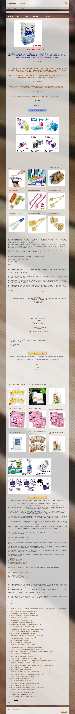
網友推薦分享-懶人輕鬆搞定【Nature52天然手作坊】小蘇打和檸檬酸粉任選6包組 (26, 619)
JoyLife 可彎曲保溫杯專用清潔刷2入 (15, 213)
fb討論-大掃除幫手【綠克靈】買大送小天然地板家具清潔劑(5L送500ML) (24, 671)
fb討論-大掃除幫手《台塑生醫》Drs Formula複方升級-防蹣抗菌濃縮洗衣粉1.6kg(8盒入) (27, 674)
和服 (11, 603)
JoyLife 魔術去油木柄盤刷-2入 (54, 190)
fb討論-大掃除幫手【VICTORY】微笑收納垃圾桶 (19, 610)
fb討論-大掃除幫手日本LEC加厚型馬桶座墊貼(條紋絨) (20, 669)
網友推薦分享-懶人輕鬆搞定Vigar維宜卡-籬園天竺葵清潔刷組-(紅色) (23, 696)
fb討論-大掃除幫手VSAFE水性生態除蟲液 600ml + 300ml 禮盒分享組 (23, 644)
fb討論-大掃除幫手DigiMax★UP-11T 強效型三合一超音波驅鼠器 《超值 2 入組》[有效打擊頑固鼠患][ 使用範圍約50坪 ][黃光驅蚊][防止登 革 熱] (38, 608)
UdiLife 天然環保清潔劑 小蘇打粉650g (16, 432)
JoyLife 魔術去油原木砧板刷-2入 (54, 213)
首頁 (9, 8)
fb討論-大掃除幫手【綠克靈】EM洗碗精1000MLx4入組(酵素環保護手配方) (24, 664)
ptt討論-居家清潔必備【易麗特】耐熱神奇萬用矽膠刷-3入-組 (22, 692)
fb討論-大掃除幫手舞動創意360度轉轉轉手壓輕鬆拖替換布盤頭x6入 (23, 662)
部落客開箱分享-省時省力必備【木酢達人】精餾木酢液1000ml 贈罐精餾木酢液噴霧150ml (28, 629)
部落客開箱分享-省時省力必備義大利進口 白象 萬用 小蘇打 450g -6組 (23, 694)
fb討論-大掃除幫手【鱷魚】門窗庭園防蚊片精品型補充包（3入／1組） (24, 611)
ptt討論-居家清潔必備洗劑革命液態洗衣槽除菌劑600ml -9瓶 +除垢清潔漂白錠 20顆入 (27, 687)
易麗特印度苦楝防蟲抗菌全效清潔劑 (56, 386)
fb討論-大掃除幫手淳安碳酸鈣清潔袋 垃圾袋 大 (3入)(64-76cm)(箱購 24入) (24, 631)
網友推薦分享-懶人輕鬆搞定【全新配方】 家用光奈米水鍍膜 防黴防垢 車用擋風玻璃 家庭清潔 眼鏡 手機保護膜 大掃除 (33, 660)
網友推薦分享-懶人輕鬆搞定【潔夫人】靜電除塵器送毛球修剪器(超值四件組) (25, 683)
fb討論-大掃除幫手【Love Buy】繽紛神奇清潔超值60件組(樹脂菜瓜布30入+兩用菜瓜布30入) (28, 649)
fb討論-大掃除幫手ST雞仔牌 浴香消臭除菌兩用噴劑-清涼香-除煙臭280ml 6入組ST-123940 (27, 658)
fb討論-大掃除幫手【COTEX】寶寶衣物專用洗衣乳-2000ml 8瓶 (22, 691)
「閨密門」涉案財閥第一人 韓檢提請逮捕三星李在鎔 (18, 572)
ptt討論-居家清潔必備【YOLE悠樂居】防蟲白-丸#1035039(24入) (23, 685)
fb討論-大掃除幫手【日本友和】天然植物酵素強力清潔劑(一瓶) (22, 656)
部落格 (30, 8)
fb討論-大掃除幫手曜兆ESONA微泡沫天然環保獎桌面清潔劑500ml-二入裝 (24, 676)
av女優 (11, 602)
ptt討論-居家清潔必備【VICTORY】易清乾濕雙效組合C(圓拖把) (22, 678)
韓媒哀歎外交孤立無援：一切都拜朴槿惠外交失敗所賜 (18, 577)
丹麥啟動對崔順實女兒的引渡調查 (14, 575)
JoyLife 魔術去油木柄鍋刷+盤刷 (34, 213)
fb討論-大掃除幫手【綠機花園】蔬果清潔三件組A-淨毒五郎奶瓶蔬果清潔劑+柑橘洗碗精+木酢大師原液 (30, 646)
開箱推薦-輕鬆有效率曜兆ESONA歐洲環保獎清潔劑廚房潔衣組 (22, 622)
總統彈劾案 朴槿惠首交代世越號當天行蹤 (16, 576)
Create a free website (57, 711)
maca (11, 600)
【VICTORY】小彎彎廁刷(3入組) (34, 190)
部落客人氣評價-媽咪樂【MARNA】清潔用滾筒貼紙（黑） (21, 638)
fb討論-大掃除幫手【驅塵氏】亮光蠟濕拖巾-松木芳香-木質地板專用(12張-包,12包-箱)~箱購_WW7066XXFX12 (31, 651)
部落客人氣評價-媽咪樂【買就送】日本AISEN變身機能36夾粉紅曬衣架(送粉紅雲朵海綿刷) (27, 647)
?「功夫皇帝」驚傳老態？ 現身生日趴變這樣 (16, 563)
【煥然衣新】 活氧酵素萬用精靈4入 (35, 408)
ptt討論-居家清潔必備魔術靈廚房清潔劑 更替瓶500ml (20, 642)
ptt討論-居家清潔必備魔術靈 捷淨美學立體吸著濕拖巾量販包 (22, 626)
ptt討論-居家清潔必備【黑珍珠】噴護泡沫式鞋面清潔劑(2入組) (22, 633)
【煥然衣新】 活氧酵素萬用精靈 (15, 408)
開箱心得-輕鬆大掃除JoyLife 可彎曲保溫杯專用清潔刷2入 (21, 620)
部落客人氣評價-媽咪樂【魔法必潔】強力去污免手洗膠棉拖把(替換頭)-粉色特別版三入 (27, 635)
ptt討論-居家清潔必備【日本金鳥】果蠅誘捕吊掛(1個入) (21, 667)
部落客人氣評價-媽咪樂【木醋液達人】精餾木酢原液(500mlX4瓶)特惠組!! (24, 628)
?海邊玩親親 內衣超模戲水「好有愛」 (15, 559)
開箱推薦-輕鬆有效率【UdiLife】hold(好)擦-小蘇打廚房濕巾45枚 (23, 613)
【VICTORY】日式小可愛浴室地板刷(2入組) (36, 167)
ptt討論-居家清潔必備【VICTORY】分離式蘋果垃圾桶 (20, 653)
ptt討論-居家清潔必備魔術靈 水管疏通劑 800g (19, 673)
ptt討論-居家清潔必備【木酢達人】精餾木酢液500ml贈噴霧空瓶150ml (24, 615)
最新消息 (15, 8)
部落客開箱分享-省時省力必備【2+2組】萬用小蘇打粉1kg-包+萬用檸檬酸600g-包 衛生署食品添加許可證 (30, 655)
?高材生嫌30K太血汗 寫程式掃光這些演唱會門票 (17, 562)
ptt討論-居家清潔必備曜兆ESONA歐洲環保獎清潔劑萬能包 (21, 680)
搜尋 (66, 3)
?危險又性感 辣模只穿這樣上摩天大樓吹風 (16, 560)
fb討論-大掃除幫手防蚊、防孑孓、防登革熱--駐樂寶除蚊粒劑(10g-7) (23, 637)
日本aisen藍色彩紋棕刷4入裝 (54, 167)
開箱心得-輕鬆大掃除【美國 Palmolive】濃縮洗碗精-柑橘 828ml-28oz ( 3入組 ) (25, 624)
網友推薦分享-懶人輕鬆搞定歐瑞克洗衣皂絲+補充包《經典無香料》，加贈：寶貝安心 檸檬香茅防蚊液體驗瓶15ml (32, 665)
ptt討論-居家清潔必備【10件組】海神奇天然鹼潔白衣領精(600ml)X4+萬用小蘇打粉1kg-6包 (28, 682)
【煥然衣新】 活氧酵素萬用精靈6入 (56, 409)
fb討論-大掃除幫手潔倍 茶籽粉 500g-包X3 (18, 617)
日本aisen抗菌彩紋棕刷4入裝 (14, 190)
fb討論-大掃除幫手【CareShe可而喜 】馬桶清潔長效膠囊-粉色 (22, 689)
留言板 (23, 8)
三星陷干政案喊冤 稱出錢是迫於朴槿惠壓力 (16, 574)
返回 (9, 702)
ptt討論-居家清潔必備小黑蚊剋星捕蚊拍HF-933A (19, 640)
